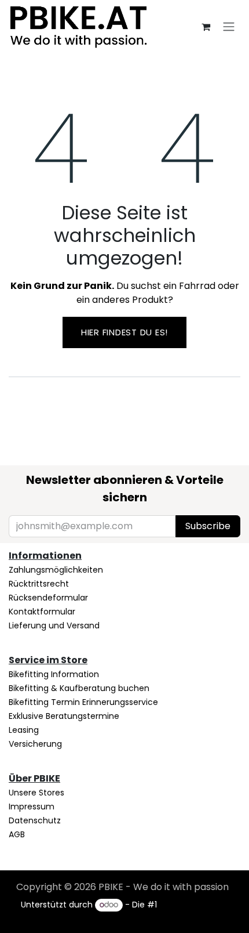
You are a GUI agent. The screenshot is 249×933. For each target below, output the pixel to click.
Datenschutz (35, 820)
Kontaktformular (42, 611)
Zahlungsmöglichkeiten (56, 570)
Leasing (24, 730)
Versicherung (35, 744)
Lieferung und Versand (54, 625)
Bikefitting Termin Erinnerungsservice (83, 702)
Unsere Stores (36, 792)
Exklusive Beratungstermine (64, 716)
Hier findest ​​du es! (124, 332)
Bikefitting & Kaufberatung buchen (79, 688)
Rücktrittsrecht (39, 584)
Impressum (31, 806)
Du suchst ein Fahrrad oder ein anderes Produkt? (124, 292)
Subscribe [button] (207, 526)
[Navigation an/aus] (228, 26)
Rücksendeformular (48, 597)
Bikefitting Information (54, 674)
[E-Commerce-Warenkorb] (205, 26)
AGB (17, 834)
